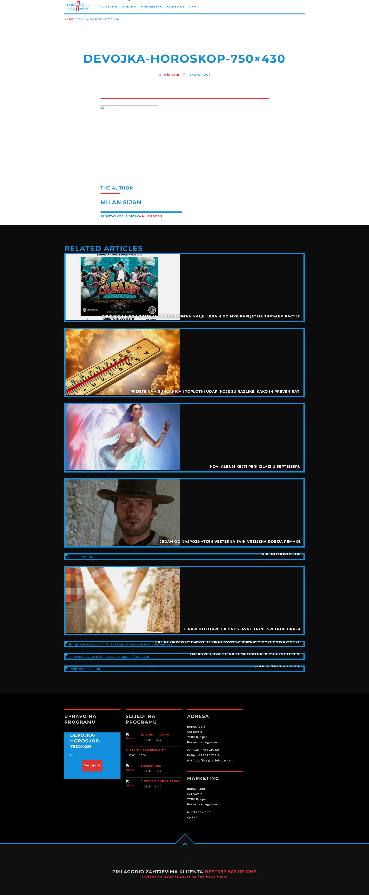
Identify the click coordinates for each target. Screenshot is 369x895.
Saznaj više (92, 765)
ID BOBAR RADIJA (155, 734)
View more (184, 287)
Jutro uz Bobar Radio (160, 781)
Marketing (187, 877)
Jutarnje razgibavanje (146, 750)
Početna (149, 877)
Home (68, 19)
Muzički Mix (151, 765)
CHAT (223, 877)
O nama (167, 877)
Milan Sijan (171, 74)
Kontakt (207, 877)
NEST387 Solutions (231, 871)
